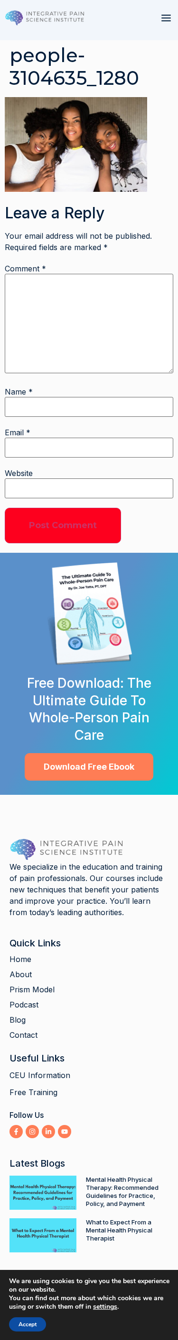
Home (20, 959)
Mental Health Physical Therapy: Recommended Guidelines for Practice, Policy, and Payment (122, 1191)
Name (19, 392)
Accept (28, 1324)
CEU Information (39, 1075)
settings (105, 1307)
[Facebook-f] (16, 1131)
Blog (17, 1020)
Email (17, 432)
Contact (23, 1035)
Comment (25, 268)
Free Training (33, 1092)
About (20, 974)
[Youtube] (64, 1131)
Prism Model (32, 989)
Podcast (23, 1004)
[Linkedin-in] (48, 1131)
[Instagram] (32, 1131)
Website (19, 473)
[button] (166, 18)
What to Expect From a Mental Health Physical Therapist (119, 1230)
